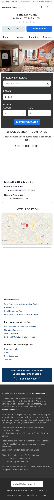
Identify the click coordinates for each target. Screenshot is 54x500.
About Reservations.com (12, 455)
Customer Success (26, 458)
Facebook (31, 466)
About (20, 37)
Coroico (7, 352)
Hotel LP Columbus (12, 307)
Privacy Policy (28, 490)
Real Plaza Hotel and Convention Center (21, 304)
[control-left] (5, 56)
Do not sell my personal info (16, 461)
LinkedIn (15, 469)
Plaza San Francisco (13, 330)
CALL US (15, 29)
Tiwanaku (8, 359)
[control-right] (49, 56)
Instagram (6, 469)
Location (33, 37)
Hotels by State (10, 458)
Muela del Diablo (11, 333)
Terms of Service (14, 490)
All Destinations (32, 455)
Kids (30, 108)
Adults (7, 108)
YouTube (46, 466)
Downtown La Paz (11, 349)
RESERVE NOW (39, 29)
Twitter (39, 466)
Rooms (6, 37)
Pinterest (24, 469)
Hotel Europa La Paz (13, 311)
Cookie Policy (41, 490)
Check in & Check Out (16, 78)
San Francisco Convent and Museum (20, 327)
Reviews (47, 37)
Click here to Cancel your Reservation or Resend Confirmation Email (23, 429)
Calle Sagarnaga (11, 356)
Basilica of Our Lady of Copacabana (19, 337)
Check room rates (27, 122)
